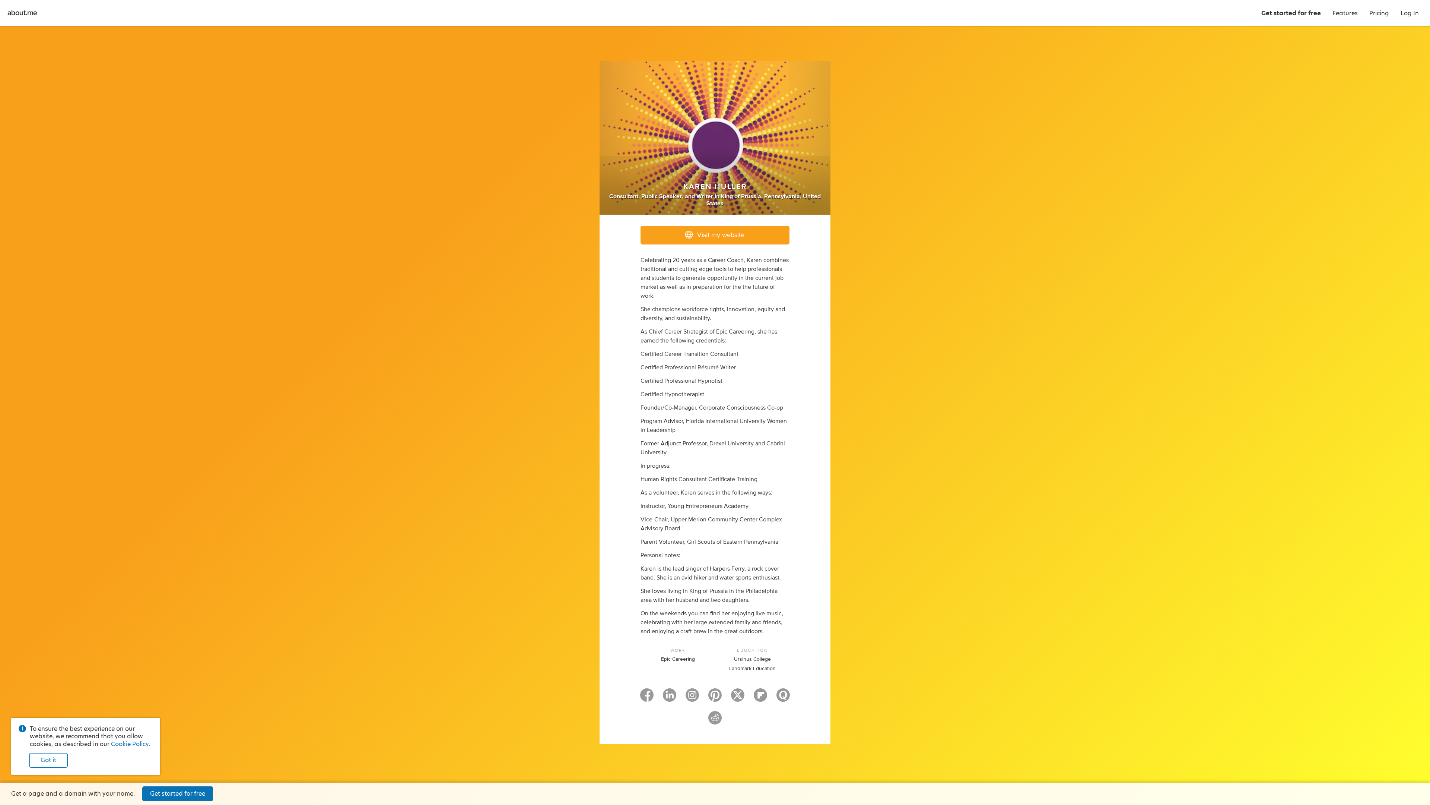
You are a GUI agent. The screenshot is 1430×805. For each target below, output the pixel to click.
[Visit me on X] (737, 698)
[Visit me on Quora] (783, 698)
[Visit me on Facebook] (647, 698)
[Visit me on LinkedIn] (669, 698)
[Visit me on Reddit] (715, 721)
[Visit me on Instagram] (692, 698)
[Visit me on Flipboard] (760, 698)
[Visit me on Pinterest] (715, 698)
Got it (48, 760)
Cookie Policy (130, 744)
